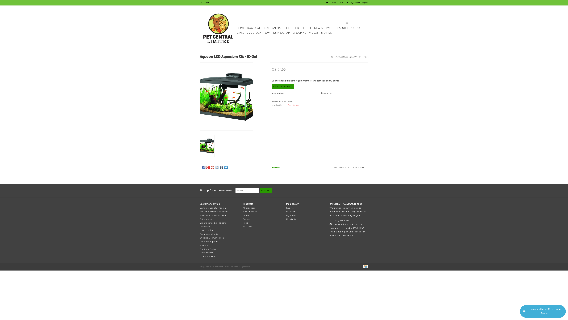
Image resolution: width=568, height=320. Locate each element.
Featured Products (350, 28)
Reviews (326, 93)
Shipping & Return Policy (212, 237)
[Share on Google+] (208, 167)
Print (364, 167)
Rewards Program (277, 32)
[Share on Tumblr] (221, 167)
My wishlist (291, 219)
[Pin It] (212, 167)
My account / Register (359, 2)
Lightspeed (245, 266)
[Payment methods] (365, 266)
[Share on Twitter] (226, 167)
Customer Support (209, 241)
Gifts (240, 32)
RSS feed (247, 226)
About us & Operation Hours (213, 215)
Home (241, 28)
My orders (291, 211)
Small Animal (272, 28)
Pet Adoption (206, 219)
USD (202, 2)
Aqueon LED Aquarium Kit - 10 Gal (352, 57)
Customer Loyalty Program (213, 208)
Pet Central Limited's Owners (214, 211)
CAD (207, 2)
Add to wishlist (340, 167)
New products (250, 211)
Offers (246, 215)
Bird (296, 28)
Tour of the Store (208, 256)
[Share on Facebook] (203, 167)
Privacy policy (206, 230)
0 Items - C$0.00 (337, 2)
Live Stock (253, 32)
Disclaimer (205, 226)
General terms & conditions (213, 222)
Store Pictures (206, 252)
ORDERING (299, 32)
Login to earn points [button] (283, 86)
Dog (250, 28)
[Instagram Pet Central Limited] (366, 190)
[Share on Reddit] (217, 167)
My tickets (291, 215)
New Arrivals (323, 28)
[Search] (347, 23)
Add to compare (354, 167)
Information (278, 93)
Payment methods (209, 234)
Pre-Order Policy (208, 249)
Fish (287, 28)
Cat (257, 28)
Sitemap (204, 245)
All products (249, 208)
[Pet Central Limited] (218, 28)
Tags (245, 222)
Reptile (306, 28)
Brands (326, 32)
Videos (313, 32)
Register (290, 208)
